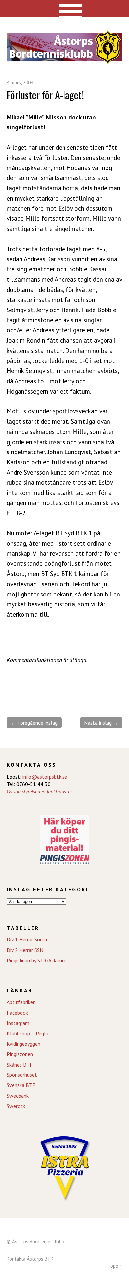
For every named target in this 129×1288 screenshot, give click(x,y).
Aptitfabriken (21, 1002)
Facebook (17, 1012)
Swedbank (18, 1095)
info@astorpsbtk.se (44, 776)
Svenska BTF (21, 1085)
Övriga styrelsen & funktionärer (39, 791)
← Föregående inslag (34, 722)
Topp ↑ (115, 1266)
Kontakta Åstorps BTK (30, 1259)
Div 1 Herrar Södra (27, 939)
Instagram (18, 1023)
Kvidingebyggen (23, 1043)
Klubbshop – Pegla (27, 1033)
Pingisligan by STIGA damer (36, 960)
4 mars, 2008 (20, 82)
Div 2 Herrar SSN (25, 950)
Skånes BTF (20, 1064)
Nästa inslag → (101, 722)
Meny (65, 8)
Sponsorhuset (22, 1075)
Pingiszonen (20, 1054)
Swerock (16, 1106)
